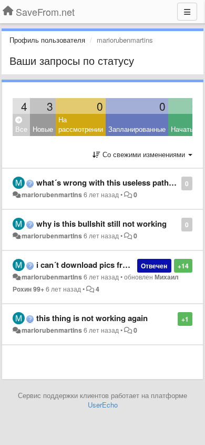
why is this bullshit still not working (101, 223)
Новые (43, 129)
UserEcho (103, 405)
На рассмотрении (80, 124)
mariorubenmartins (52, 194)
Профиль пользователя (47, 40)
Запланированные (137, 129)
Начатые (184, 129)
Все (21, 129)
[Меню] (187, 12)
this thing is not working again (92, 318)
